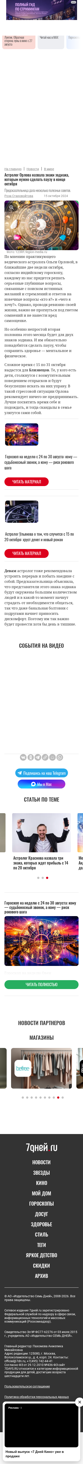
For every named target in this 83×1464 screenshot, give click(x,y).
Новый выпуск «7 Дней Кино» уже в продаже (35, 1454)
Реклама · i (14, 1407)
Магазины (41, 1037)
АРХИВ (41, 1276)
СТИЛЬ (41, 1234)
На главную (12, 169)
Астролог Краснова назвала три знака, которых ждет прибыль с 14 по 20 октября (40, 863)
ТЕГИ (41, 1245)
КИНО (41, 1183)
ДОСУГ (41, 1214)
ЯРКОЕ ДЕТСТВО (41, 1255)
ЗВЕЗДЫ (41, 1172)
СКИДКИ (41, 1265)
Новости (33, 169)
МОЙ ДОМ (41, 1193)
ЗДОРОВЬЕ (41, 1224)
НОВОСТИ (41, 1162)
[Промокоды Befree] (41, 1068)
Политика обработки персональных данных (36, 1397)
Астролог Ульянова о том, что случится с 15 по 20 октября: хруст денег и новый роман (39, 536)
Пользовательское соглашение (27, 1386)
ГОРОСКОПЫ (41, 1203)
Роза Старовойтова (18, 196)
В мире (49, 169)
